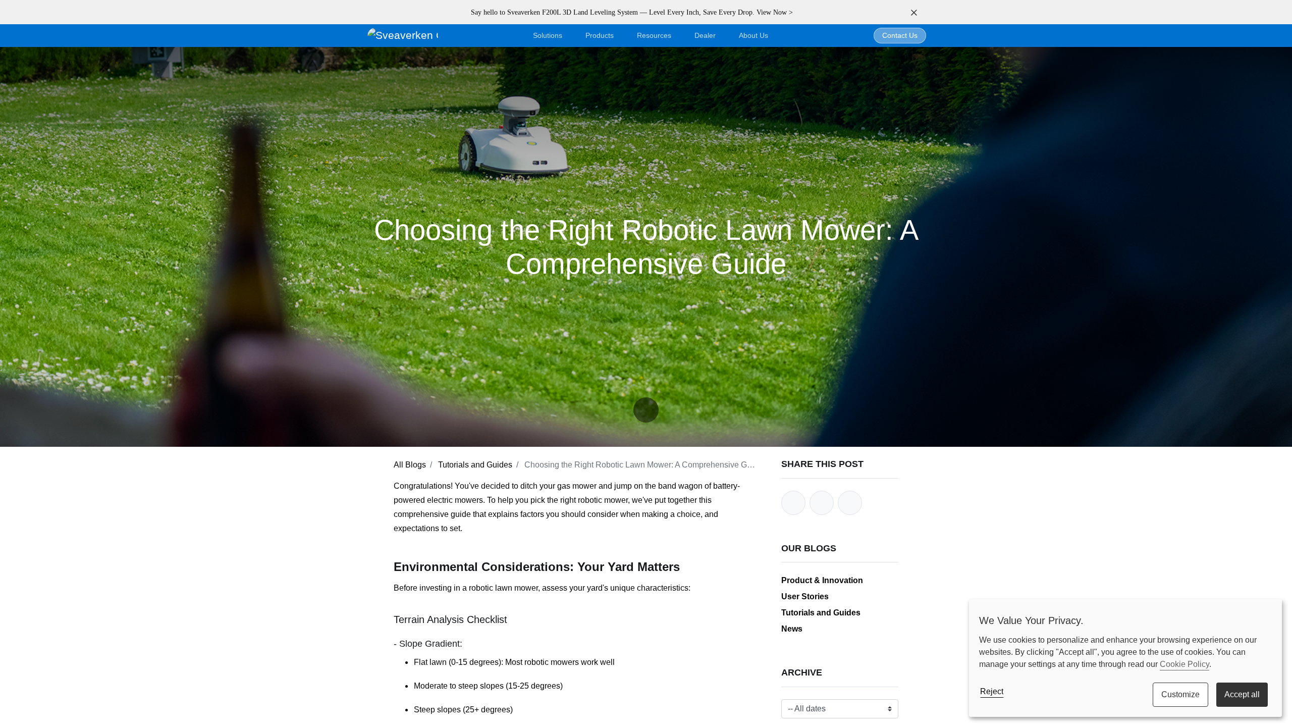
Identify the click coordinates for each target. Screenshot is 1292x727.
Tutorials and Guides (475, 464)
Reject (991, 691)
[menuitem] (753, 35)
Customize (1180, 694)
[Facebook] (793, 503)
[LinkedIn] (850, 503)
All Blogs (410, 464)
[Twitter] (822, 503)
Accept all (1242, 694)
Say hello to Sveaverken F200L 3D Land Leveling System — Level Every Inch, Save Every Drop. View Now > (632, 12)
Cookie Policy (1184, 664)
